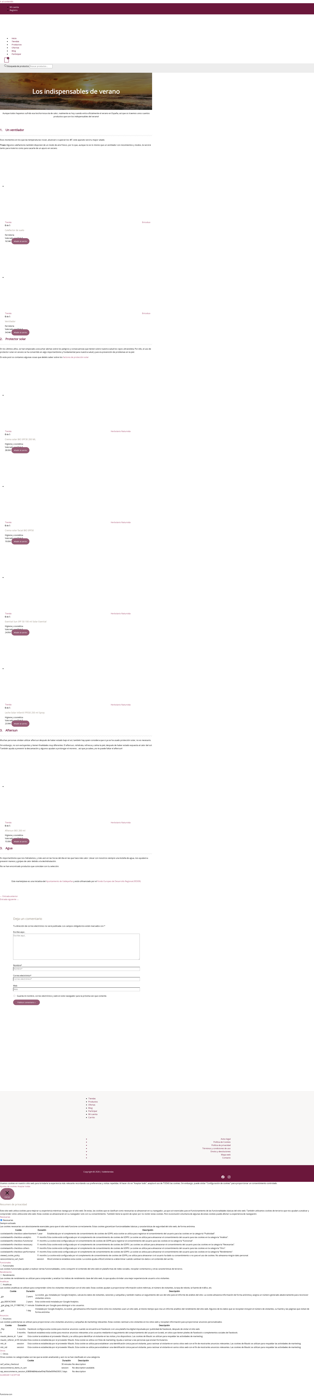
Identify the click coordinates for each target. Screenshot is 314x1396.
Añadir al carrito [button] (20, 241)
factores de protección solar (76, 357)
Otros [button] (2, 1350)
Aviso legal (226, 1139)
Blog (14, 51)
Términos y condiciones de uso (216, 1148)
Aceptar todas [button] (24, 1186)
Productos (17, 44)
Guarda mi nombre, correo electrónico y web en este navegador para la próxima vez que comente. (62, 996)
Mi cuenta (14, 7)
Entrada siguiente (9, 899)
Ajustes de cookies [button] (8, 1186)
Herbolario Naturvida (121, 431)
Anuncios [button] (4, 1315)
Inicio (14, 38)
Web (15, 985)
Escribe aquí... (19, 932)
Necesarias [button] (5, 1217)
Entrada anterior (9, 896)
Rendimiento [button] (6, 1272)
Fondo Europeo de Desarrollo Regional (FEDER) (119, 881)
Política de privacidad (221, 1145)
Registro (14, 10)
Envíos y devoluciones (221, 1151)
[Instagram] (229, 1177)
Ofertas (15, 47)
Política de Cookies (222, 1142)
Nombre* (17, 965)
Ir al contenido (6, 1)
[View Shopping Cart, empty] (6, 60)
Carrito (91, 1117)
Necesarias (8, 1220)
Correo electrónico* (22, 975)
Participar (16, 54)
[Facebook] (222, 1177)
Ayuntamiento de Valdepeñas (59, 881)
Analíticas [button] (4, 1281)
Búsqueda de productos (18, 66)
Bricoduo (146, 222)
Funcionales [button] (5, 1262)
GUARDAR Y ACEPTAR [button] (10, 1375)
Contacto (226, 1157)
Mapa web (226, 1154)
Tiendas (15, 41)
